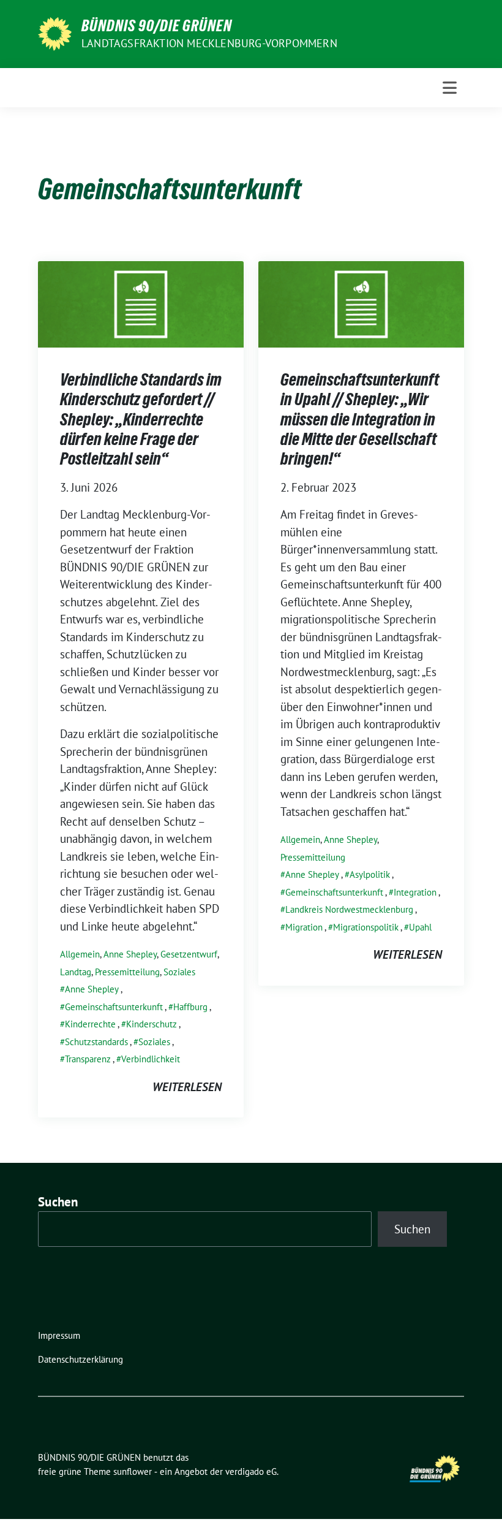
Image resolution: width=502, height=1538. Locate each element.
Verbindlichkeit (150, 1059)
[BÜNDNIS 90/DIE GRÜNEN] (55, 32)
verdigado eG (251, 1471)
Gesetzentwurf (188, 954)
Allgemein (80, 954)
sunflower (132, 1471)
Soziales (179, 972)
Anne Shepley (130, 954)
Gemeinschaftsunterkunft (114, 1007)
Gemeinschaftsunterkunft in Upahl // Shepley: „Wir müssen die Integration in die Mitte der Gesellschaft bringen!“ (359, 419)
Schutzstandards (96, 1042)
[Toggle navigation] (449, 87)
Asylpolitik (370, 874)
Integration (415, 892)
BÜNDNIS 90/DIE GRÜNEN (156, 26)
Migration (304, 927)
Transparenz (88, 1059)
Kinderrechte (90, 1024)
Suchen (58, 1201)
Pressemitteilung (127, 972)
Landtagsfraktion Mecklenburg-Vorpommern (209, 43)
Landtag (75, 972)
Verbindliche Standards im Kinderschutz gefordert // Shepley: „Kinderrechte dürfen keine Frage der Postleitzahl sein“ (141, 419)
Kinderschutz (151, 1024)
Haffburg (190, 1007)
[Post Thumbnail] (141, 302)
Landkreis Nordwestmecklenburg (349, 909)
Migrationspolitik (366, 927)
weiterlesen (187, 1086)
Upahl (420, 927)
